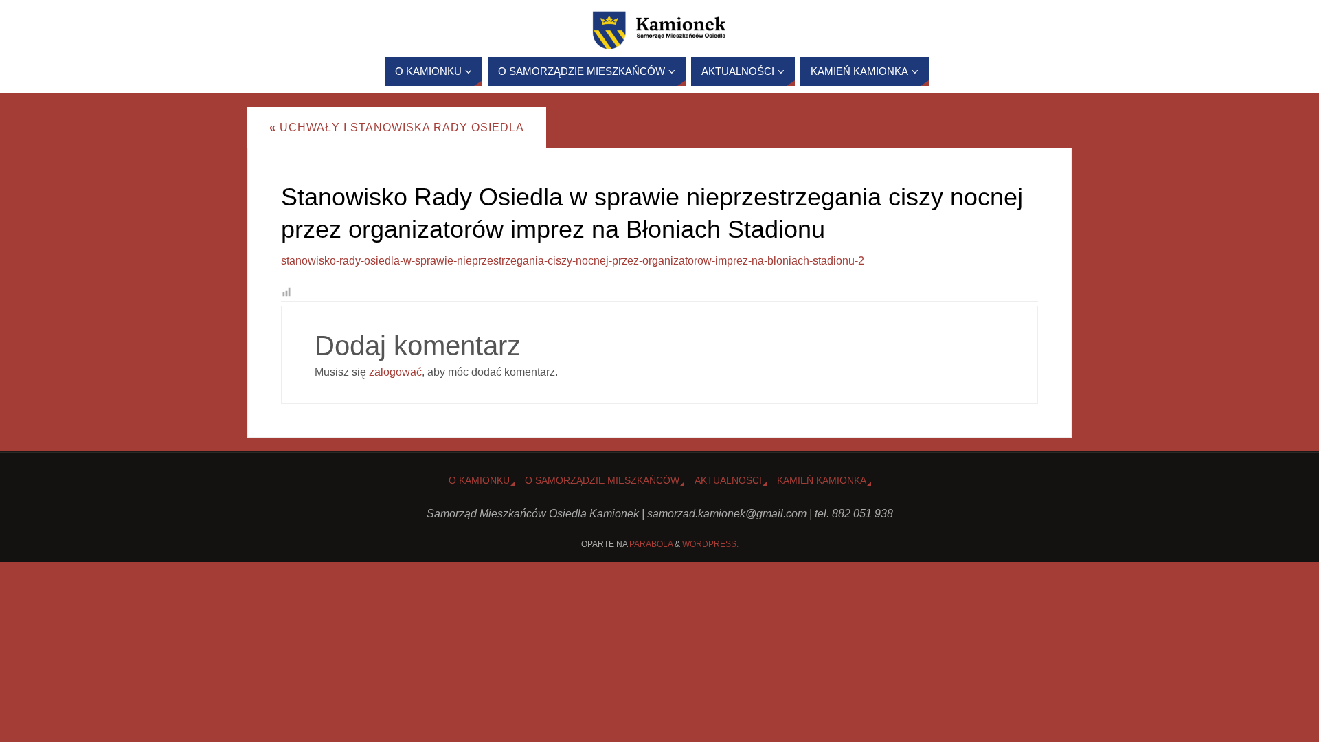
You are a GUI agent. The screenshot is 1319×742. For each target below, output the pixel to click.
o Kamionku (479, 480)
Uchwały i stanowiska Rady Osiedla (396, 127)
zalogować (395, 372)
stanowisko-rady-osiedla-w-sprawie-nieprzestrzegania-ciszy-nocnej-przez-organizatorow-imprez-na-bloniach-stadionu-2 (572, 261)
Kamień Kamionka (821, 480)
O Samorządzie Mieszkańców (602, 480)
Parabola (651, 544)
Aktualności (728, 480)
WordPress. (710, 544)
